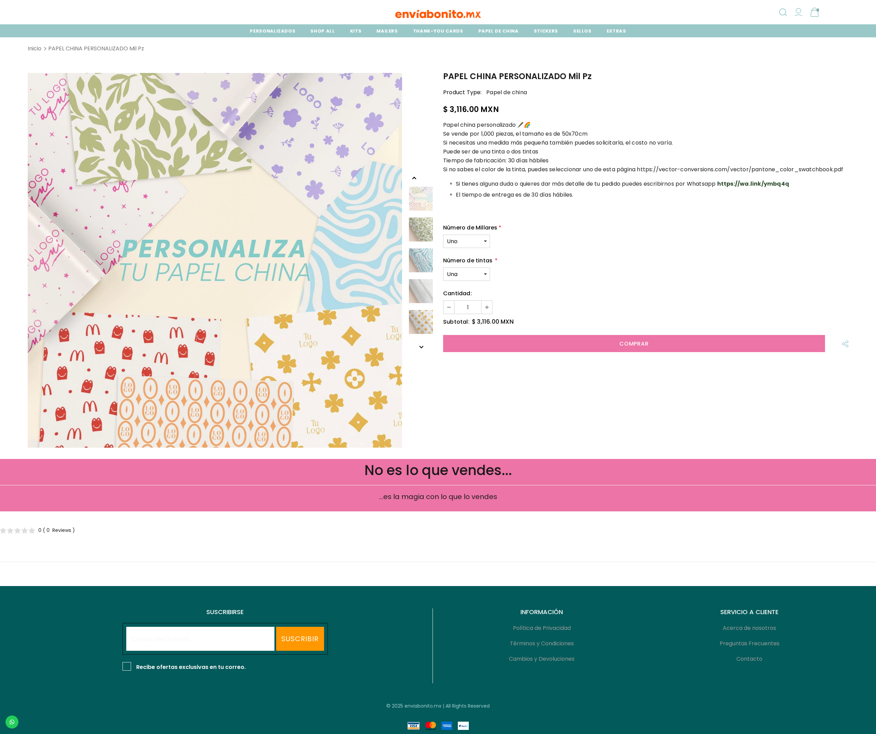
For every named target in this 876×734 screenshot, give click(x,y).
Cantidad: (457, 293)
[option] (215, 260)
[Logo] (438, 14)
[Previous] (414, 177)
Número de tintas (470, 260)
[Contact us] (11, 722)
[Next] (421, 346)
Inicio (34, 48)
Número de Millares (472, 228)
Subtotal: (456, 322)
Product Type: (462, 92)
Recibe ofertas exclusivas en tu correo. (191, 667)
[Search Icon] (783, 12)
